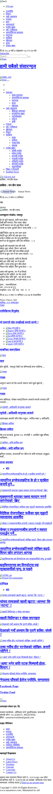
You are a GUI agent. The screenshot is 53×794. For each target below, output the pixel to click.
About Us (10, 759)
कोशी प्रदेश (17, 150)
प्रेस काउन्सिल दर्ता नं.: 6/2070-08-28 (24, 778)
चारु (2, 361)
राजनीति (9, 11)
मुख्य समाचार (17, 95)
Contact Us (11, 772)
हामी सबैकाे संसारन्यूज (18, 66)
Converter (10, 769)
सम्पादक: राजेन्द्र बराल (9, 782)
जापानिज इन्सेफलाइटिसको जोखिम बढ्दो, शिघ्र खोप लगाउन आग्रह (25, 551)
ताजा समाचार (6, 462)
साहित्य (9, 37)
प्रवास (8, 19)
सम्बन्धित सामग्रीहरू (10, 349)
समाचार (9, 92)
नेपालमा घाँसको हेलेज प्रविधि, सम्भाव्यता (24, 680)
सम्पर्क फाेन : (5, 715)
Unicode (10, 767)
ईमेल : (2, 717)
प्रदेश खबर (10, 27)
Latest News (12, 761)
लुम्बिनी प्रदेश (17, 161)
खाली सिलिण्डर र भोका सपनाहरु (20, 618)
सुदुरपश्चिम (16, 166)
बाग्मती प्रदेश (17, 156)
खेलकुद (9, 40)
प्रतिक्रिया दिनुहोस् (9, 311)
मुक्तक (14, 145)
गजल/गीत (16, 142)
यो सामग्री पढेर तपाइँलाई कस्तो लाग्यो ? (19, 322)
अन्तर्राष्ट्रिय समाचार (14, 32)
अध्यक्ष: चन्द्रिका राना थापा (40, 780)
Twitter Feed (7, 692)
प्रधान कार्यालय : (7, 712)
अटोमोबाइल (16, 116)
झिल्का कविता (6, 429)
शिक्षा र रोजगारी (12, 169)
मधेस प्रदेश (16, 153)
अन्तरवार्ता (10, 24)
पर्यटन (14, 119)
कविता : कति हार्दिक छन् (12, 448)
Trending (10, 764)
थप (7, 468)
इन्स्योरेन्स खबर (18, 113)
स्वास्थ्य (9, 35)
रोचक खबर (10, 45)
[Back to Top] (1, 698)
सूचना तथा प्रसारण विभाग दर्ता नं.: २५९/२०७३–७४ (21, 777)
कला (8, 43)
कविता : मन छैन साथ (9, 179)
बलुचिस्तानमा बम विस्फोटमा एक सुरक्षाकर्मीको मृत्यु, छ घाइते (19, 567)
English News (12, 172)
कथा (14, 137)
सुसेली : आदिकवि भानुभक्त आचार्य (16, 412)
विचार (8, 14)
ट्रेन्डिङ (4, 583)
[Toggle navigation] (8, 80)
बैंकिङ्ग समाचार (18, 111)
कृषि (13, 121)
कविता (14, 140)
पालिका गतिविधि (13, 745)
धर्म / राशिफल (11, 30)
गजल (2, 377)
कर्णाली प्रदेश (17, 164)
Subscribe (4, 53)
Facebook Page (9, 686)
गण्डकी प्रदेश (17, 158)
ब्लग (7, 22)
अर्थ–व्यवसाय (11, 16)
